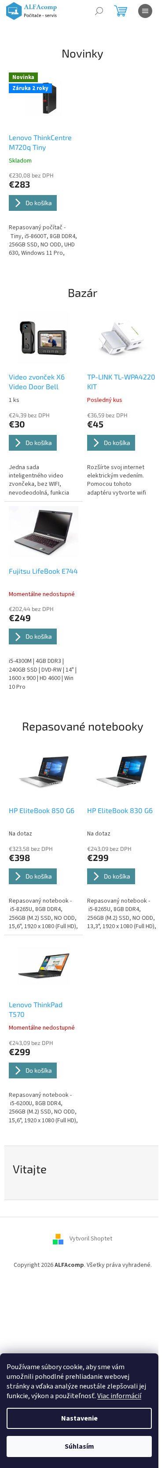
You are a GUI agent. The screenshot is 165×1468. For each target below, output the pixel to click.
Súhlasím (79, 1446)
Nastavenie (79, 1418)
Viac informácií (119, 1396)
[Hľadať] (99, 11)
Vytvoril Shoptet (91, 1238)
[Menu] (145, 11)
